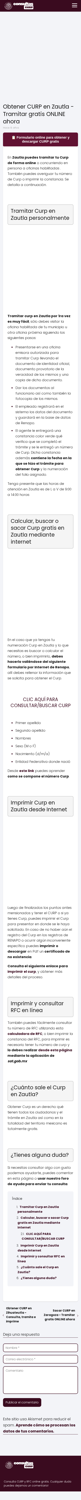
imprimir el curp (22, 971)
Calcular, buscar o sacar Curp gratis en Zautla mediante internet (43, 1223)
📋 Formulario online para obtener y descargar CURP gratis (40, 139)
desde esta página (55, 1050)
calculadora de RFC (25, 1033)
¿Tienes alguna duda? (39, 1278)
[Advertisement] (40, 58)
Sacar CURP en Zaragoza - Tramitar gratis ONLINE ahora (59, 1315)
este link (26, 770)
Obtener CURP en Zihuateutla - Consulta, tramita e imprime (21, 1314)
